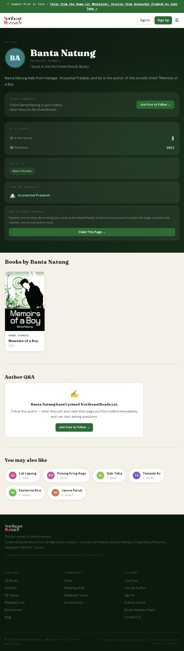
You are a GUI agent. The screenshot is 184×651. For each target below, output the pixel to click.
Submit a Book (134, 602)
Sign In (145, 20)
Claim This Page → (92, 232)
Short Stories (22, 171)
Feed (68, 581)
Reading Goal (74, 588)
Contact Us (132, 617)
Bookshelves (73, 602)
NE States (12, 595)
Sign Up (163, 20)
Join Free (131, 581)
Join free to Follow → (155, 105)
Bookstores (13, 610)
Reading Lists (15, 602)
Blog (8, 617)
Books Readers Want (139, 610)
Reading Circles (76, 595)
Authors (11, 588)
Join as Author (135, 588)
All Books (11, 581)
